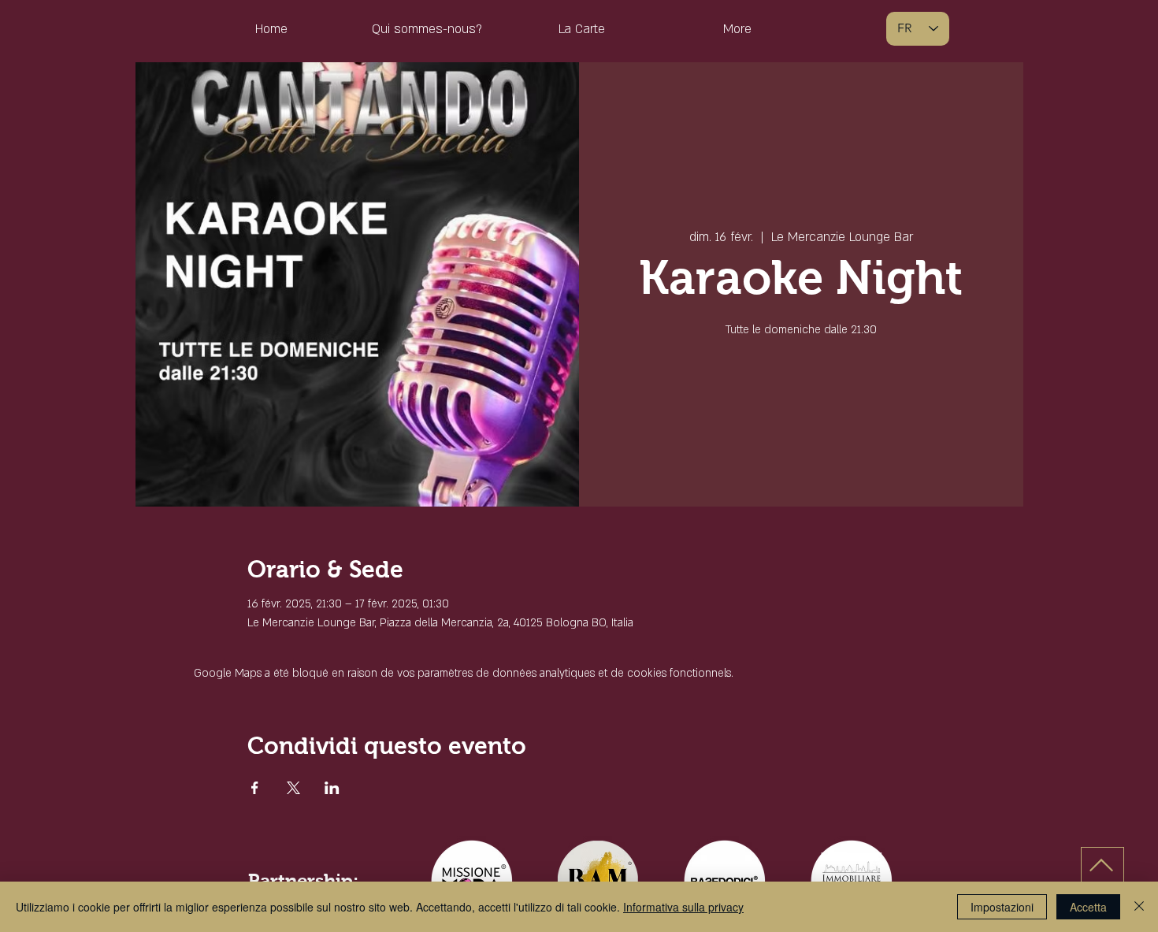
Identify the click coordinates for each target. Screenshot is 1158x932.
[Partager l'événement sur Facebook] (254, 788)
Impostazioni (1002, 907)
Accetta (1088, 907)
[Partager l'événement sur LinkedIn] (332, 788)
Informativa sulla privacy (683, 907)
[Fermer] (1139, 906)
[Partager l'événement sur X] (293, 788)
